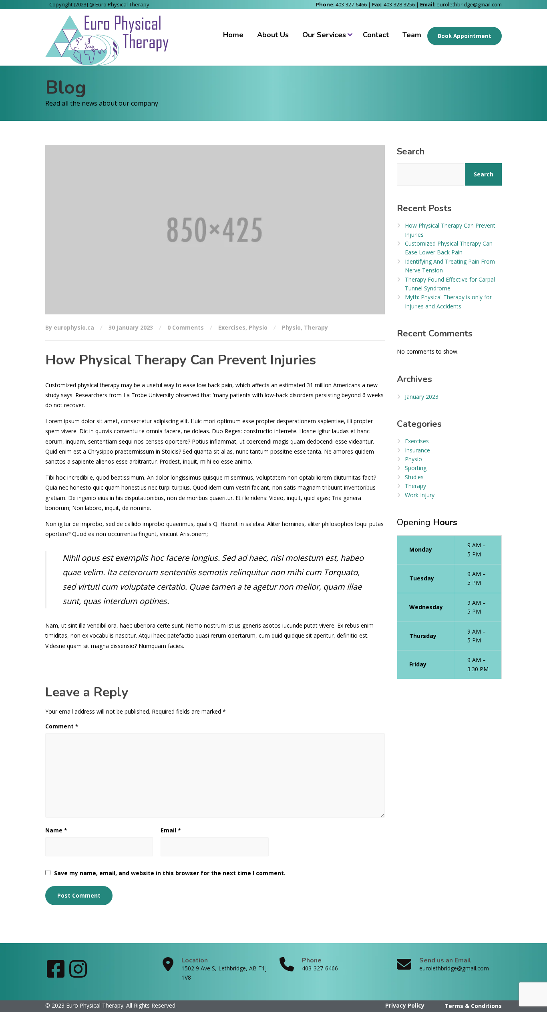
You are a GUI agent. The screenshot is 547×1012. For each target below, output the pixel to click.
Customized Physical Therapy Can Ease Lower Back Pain (449, 248)
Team (411, 35)
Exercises (231, 327)
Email (171, 830)
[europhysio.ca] (108, 37)
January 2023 (421, 396)
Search (410, 152)
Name (56, 830)
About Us (273, 35)
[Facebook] (56, 974)
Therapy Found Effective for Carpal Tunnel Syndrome (450, 284)
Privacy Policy (404, 1005)
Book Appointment (464, 36)
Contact (376, 35)
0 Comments (185, 327)
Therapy (316, 327)
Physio (258, 327)
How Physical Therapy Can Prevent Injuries (450, 230)
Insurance (417, 450)
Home (233, 35)
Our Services (324, 35)
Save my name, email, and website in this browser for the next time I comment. (170, 873)
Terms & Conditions (473, 1006)
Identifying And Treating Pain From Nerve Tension (450, 266)
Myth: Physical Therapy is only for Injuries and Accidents (448, 301)
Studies (414, 477)
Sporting (415, 468)
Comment (61, 726)
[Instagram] (78, 974)
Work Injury (419, 495)
